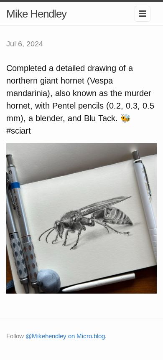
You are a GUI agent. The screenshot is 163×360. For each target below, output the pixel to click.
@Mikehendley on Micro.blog (65, 336)
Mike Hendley (36, 14)
